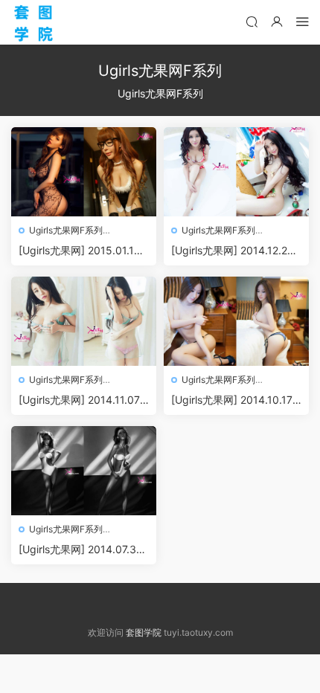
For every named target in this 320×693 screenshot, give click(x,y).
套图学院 (143, 632)
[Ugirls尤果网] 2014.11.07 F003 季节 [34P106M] (84, 400)
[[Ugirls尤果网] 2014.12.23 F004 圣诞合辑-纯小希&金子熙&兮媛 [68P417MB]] (236, 171)
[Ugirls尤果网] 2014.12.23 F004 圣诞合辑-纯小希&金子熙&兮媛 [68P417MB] (233, 251)
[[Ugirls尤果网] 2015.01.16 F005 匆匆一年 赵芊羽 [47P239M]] (83, 171)
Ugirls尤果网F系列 (66, 230)
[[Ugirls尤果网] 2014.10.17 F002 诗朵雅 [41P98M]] (236, 321)
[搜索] (251, 21)
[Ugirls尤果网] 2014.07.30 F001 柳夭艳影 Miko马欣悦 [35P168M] (82, 550)
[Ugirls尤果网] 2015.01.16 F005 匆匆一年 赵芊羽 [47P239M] (81, 251)
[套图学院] (33, 22)
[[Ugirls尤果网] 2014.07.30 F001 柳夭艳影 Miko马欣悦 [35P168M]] (83, 470)
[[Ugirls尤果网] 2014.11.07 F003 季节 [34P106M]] (83, 321)
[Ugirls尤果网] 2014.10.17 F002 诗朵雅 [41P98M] (236, 400)
